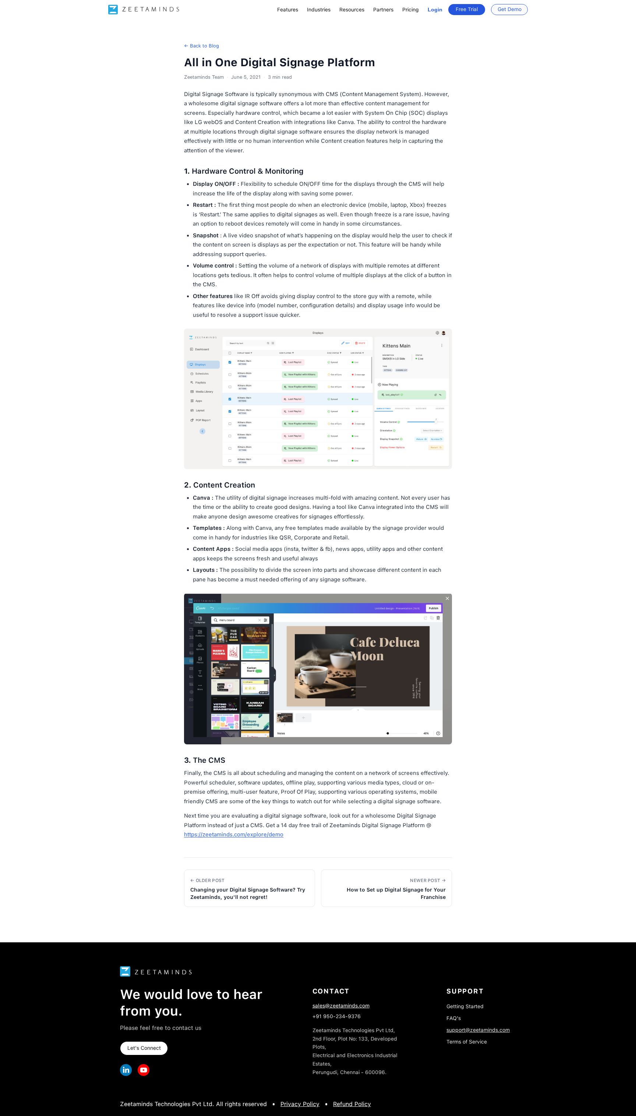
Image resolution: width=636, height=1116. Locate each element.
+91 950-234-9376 (336, 1016)
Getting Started (465, 1006)
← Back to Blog (201, 46)
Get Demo (510, 9)
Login (435, 9)
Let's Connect (144, 1048)
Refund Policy (352, 1104)
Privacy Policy (299, 1104)
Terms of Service (466, 1042)
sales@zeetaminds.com (341, 1006)
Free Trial (467, 9)
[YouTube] (143, 1070)
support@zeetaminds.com (478, 1030)
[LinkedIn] (126, 1070)
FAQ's (453, 1018)
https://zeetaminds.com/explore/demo (233, 834)
